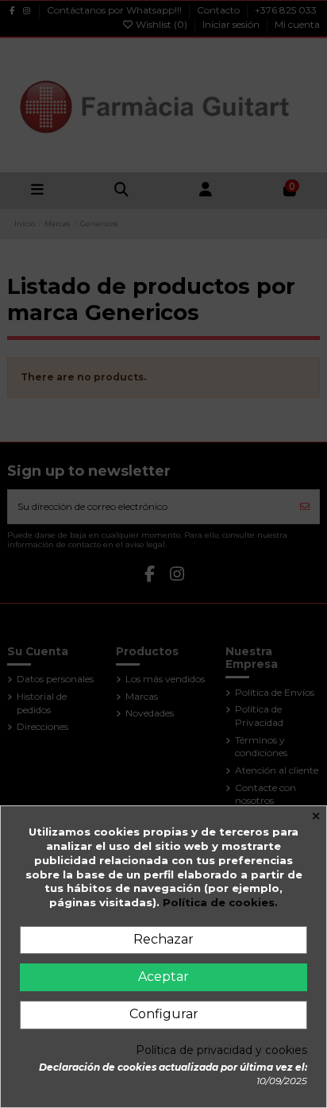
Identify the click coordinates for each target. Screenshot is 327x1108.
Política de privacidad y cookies (221, 1050)
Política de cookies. (220, 902)
